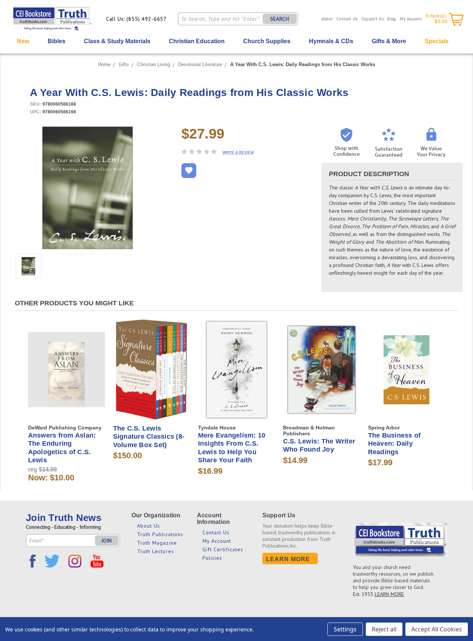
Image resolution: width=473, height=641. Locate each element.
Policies (212, 558)
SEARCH (279, 19)
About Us (148, 525)
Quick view (66, 363)
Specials (437, 41)
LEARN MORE (389, 594)
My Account (411, 18)
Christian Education (197, 41)
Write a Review (238, 152)
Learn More (288, 559)
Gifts (124, 64)
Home (104, 64)
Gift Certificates (223, 549)
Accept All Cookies (436, 629)
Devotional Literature (200, 64)
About (327, 18)
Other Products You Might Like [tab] (74, 303)
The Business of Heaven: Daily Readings (394, 444)
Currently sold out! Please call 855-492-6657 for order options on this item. (236, 376)
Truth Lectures (155, 551)
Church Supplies (266, 41)
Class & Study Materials (117, 41)
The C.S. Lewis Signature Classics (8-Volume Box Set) (149, 437)
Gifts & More (389, 41)
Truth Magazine (157, 542)
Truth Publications (160, 534)
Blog (391, 18)
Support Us (372, 18)
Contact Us (347, 18)
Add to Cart (66, 376)
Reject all (384, 629)
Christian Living (153, 64)
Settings (345, 629)
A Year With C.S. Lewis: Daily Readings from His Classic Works (302, 64)
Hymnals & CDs (331, 41)
